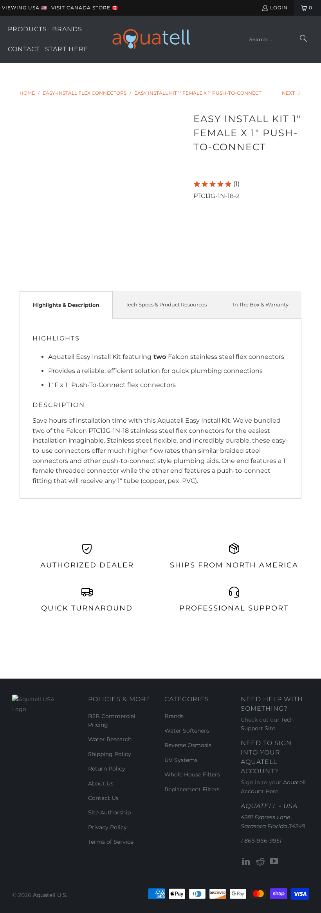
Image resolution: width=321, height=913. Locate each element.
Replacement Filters (192, 789)
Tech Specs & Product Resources (166, 304)
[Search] (303, 39)
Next (289, 93)
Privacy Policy (107, 827)
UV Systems (181, 760)
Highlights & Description (66, 305)
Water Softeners (186, 730)
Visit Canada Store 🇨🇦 (84, 8)
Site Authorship (109, 812)
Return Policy (106, 768)
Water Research (110, 739)
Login (279, 8)
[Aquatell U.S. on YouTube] (274, 862)
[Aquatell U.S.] (151, 39)
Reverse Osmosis (187, 745)
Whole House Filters (192, 774)
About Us (101, 783)
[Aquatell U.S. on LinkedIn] (246, 862)
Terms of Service (110, 841)
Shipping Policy (109, 754)
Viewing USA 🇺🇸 (24, 8)
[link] (216, 184)
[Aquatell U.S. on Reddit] (260, 862)
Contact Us (103, 797)
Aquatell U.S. (50, 895)
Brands (174, 716)
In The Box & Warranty (261, 304)
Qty (198, 205)
